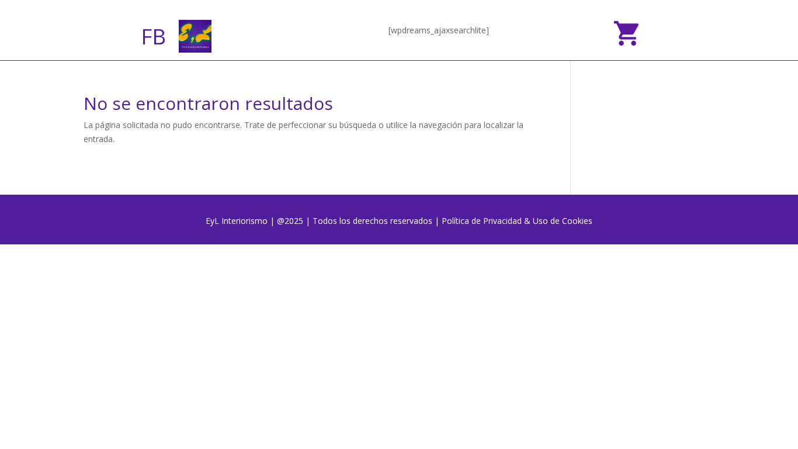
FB (153, 36)
